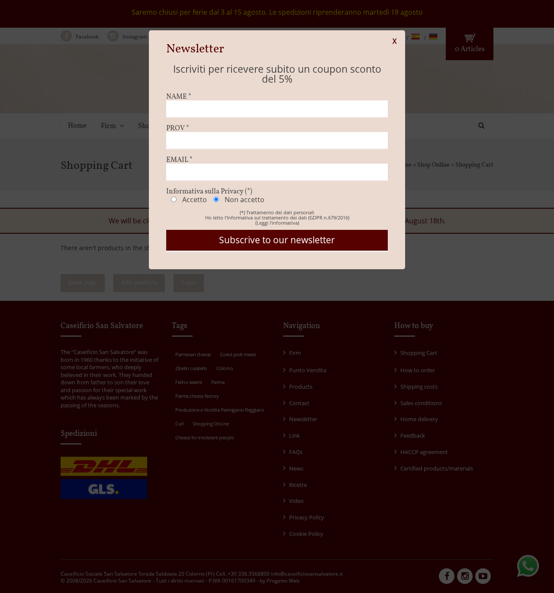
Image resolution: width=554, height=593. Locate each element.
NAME (178, 97)
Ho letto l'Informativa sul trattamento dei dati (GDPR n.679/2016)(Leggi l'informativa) (277, 220)
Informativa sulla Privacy (209, 192)
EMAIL (179, 160)
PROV (177, 128)
